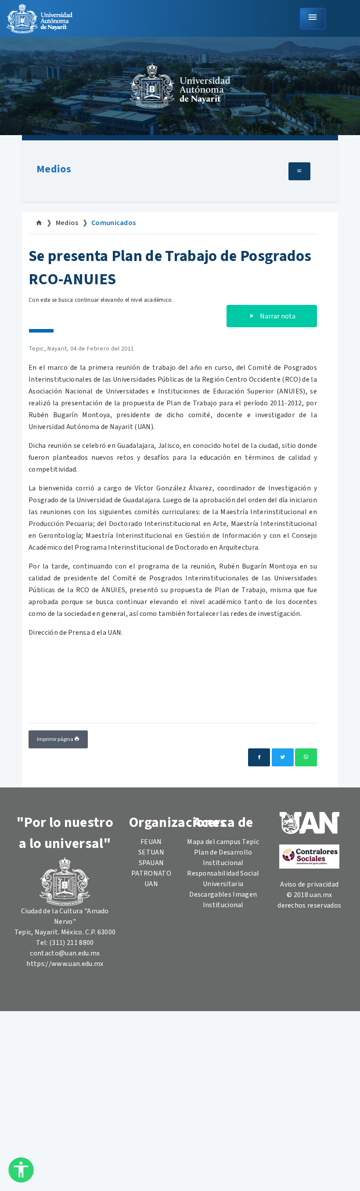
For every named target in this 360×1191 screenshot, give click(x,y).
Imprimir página (55, 739)
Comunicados (113, 223)
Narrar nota (277, 316)
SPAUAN (151, 863)
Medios (53, 169)
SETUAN (151, 852)
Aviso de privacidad (309, 884)
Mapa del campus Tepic (223, 842)
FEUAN (151, 842)
